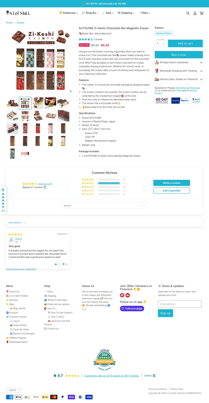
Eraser (20, 22)
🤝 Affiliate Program (16, 337)
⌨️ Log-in (13, 321)
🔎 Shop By (89, 12)
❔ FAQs (48, 291)
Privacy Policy (176, 389)
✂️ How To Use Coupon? (58, 312)
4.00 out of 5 (45, 183)
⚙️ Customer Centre (16, 316)
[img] (15, 234)
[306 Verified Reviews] (104, 371)
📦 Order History (16, 325)
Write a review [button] (171, 182)
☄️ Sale (107, 12)
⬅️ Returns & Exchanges (20, 333)
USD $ (12, 390)
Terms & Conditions (157, 389)
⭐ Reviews (12, 300)
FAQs (179, 90)
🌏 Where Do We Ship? (55, 300)
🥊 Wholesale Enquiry (17, 342)
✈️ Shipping (125, 12)
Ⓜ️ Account (12, 312)
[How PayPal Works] (180, 102)
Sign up (165, 313)
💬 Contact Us (51, 328)
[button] (86, 39)
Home (9, 22)
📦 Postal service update (56, 304)
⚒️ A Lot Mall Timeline (17, 295)
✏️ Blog (10, 304)
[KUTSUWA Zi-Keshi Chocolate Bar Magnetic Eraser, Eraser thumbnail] (12, 103)
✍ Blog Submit (15, 308)
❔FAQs (143, 12)
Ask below (181, 87)
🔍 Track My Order (17, 329)
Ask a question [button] (172, 190)
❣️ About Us (12, 291)
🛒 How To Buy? (54, 316)
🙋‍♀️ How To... (50, 308)
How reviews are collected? (21, 269)
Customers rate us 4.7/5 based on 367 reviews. (111, 375)
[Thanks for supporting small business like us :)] (196, 102)
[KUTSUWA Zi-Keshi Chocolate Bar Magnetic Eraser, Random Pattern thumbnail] (25, 103)
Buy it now (179, 54)
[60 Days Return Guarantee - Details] (162, 102)
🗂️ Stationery (67, 12)
